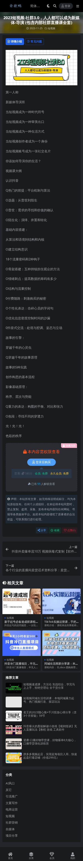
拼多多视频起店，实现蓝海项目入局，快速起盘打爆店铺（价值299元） (50, 755)
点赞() (71, 530)
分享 (43, 530)
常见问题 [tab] (36, 41)
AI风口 (10, 783)
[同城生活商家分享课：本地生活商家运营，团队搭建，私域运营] (61, 643)
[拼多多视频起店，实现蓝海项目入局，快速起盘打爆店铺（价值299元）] (14, 758)
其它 (9, 790)
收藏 (56, 530)
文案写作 (12, 803)
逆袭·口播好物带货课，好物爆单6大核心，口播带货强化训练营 (50, 741)
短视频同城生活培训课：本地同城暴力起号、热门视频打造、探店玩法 (48, 699)
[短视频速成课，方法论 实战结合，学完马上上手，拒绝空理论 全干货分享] (14, 688)
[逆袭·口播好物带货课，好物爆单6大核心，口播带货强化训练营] (14, 743)
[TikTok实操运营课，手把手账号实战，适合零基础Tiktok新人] (61, 601)
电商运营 (12, 809)
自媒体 (10, 829)
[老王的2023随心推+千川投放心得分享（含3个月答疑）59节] (14, 716)
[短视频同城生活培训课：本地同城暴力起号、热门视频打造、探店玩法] (14, 702)
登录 (67, 6)
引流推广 (12, 796)
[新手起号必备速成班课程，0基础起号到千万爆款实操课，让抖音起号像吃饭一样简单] (21, 601)
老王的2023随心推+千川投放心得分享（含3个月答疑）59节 (50, 714)
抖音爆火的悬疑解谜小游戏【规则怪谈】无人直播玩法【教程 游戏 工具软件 (50, 727)
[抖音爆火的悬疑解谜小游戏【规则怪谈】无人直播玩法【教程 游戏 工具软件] (14, 730)
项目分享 (12, 835)
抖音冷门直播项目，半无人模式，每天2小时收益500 (21, 665)
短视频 (51, 28)
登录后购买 (43, 462)
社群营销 (12, 822)
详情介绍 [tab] (16, 41)
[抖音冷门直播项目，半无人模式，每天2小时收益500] (21, 643)
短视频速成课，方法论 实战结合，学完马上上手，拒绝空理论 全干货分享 (49, 686)
